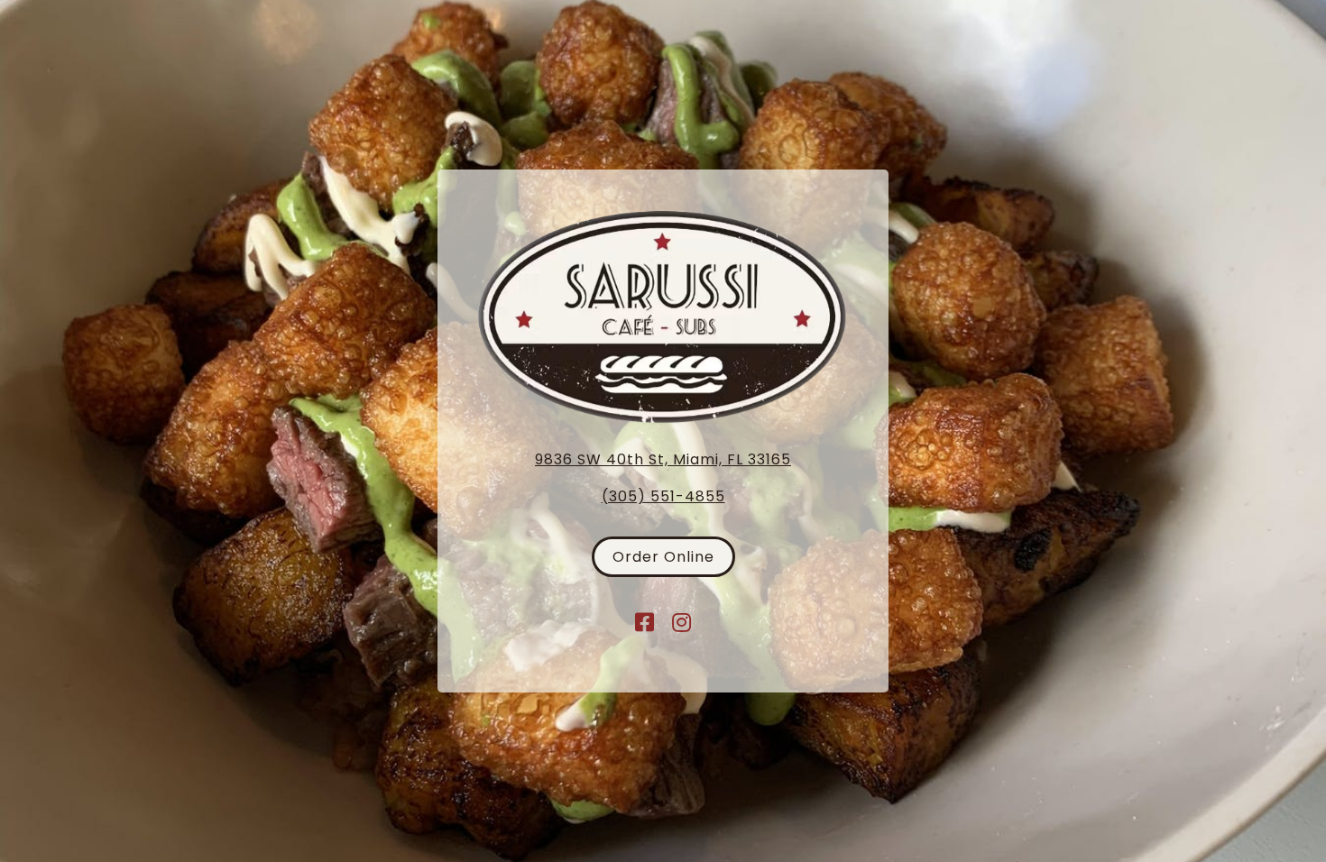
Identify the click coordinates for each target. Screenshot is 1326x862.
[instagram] (682, 622)
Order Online (663, 556)
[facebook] (645, 622)
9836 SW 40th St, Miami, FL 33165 (663, 459)
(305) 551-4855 (663, 496)
